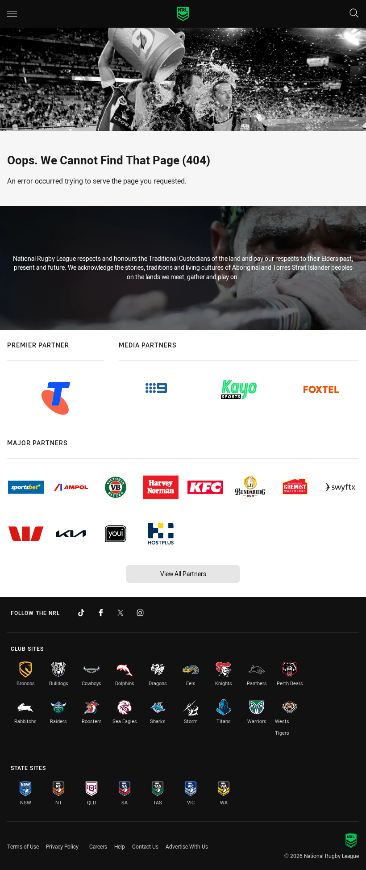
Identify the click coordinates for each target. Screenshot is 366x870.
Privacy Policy (62, 846)
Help (119, 846)
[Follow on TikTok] (81, 613)
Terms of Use (23, 846)
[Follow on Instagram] (140, 613)
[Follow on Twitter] (120, 613)
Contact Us (145, 846)
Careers (98, 846)
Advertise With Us (187, 846)
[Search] (354, 13)
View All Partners (183, 573)
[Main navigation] (12, 14)
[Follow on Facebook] (100, 613)
